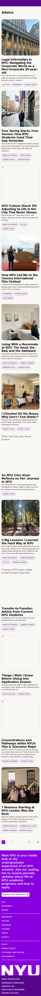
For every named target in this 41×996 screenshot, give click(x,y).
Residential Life (9, 367)
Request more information (14, 894)
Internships (17, 85)
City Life (6, 85)
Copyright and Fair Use (13, 952)
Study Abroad (8, 298)
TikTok (4, 933)
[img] (20, 37)
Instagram (7, 917)
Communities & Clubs (28, 826)
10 (29, 842)
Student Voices (30, 85)
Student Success (10, 993)
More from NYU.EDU (11, 979)
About (5, 944)
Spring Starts (25, 155)
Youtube (6, 929)
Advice (5, 910)
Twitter (5, 921)
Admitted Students (10, 155)
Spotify (5, 937)
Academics (7, 906)
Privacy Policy (9, 948)
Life (3, 902)
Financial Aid (8, 986)
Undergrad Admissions (13, 983)
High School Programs (13, 990)
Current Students (27, 363)
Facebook (6, 925)
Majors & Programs (10, 761)
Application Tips (9, 694)
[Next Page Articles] (37, 842)
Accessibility (8, 956)
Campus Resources (27, 558)
